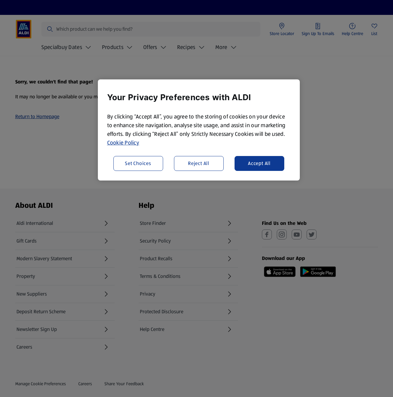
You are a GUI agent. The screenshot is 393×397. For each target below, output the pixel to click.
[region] (199, 130)
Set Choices (138, 163)
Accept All (259, 163)
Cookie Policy (123, 143)
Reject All (198, 163)
